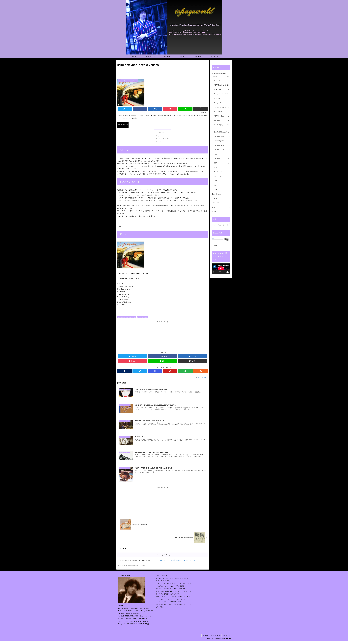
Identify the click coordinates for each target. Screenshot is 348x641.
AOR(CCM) (221, 103)
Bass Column (220, 194)
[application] (221, 268)
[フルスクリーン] (228, 272)
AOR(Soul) (221, 98)
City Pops (221, 158)
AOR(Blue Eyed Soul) (221, 94)
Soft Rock (221, 120)
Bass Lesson (220, 203)
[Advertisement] (162, 72)
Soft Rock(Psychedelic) (221, 126)
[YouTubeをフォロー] (170, 371)
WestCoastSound (221, 172)
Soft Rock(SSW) (221, 136)
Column (220, 198)
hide (126, 124)
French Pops (221, 176)
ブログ (220, 212)
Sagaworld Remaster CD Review (127, 317)
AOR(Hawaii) (221, 111)
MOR (221, 167)
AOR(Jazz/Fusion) (221, 107)
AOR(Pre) (221, 80)
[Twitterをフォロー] (139, 371)
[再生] (214, 272)
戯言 (220, 207)
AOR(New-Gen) (221, 116)
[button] (228, 225)
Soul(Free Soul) (221, 149)
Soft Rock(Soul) (221, 141)
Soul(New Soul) (221, 145)
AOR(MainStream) (143, 317)
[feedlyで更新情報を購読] (185, 371)
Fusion (221, 180)
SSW (221, 163)
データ (159, 141)
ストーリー (161, 136)
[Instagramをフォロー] (155, 371)
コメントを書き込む (162, 555)
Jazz (221, 185)
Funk (221, 154)
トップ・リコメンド (163, 138)
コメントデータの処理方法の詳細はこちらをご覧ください (178, 560)
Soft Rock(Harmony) (221, 132)
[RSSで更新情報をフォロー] (200, 371)
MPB (221, 189)
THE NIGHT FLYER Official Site (211, 635)
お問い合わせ (226, 635)
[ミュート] (226, 272)
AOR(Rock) (221, 89)
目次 (160, 132)
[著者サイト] (124, 371)
